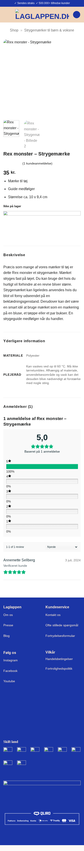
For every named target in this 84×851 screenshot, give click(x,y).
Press (7, 625)
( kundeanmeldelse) (37, 163)
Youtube (9, 681)
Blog (6, 636)
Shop (14, 30)
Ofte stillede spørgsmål (61, 625)
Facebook (10, 671)
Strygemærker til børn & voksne (49, 30)
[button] (6, 14)
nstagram (11, 660)
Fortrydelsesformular (60, 636)
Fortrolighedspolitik (58, 668)
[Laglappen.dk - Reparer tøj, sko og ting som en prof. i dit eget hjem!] (42, 15)
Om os (8, 615)
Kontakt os (52, 615)
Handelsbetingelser (59, 659)
